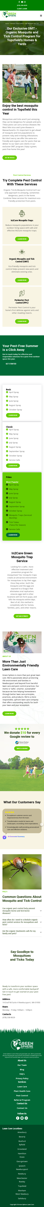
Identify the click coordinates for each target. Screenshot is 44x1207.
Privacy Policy (22, 1075)
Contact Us (22, 1105)
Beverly (22, 1133)
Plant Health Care (22, 1088)
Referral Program (22, 1097)
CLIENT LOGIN (22, 9)
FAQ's (22, 1071)
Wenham (22, 1187)
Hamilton (22, 1150)
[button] (9, 157)
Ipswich (22, 1163)
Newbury (22, 1170)
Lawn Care (22, 1083)
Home (7, 23)
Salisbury (22, 1195)
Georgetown (22, 1158)
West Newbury (22, 1191)
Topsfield (22, 1183)
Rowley (22, 1178)
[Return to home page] (22, 1041)
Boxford (22, 1138)
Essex (22, 1154)
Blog (22, 1066)
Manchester (22, 1175)
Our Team (22, 1062)
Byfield (22, 1141)
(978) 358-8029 (22, 5)
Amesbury (22, 1129)
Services (12, 23)
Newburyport (22, 1166)
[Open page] (22, 213)
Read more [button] (9, 822)
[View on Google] (9, 826)
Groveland (22, 1146)
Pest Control (20, 23)
